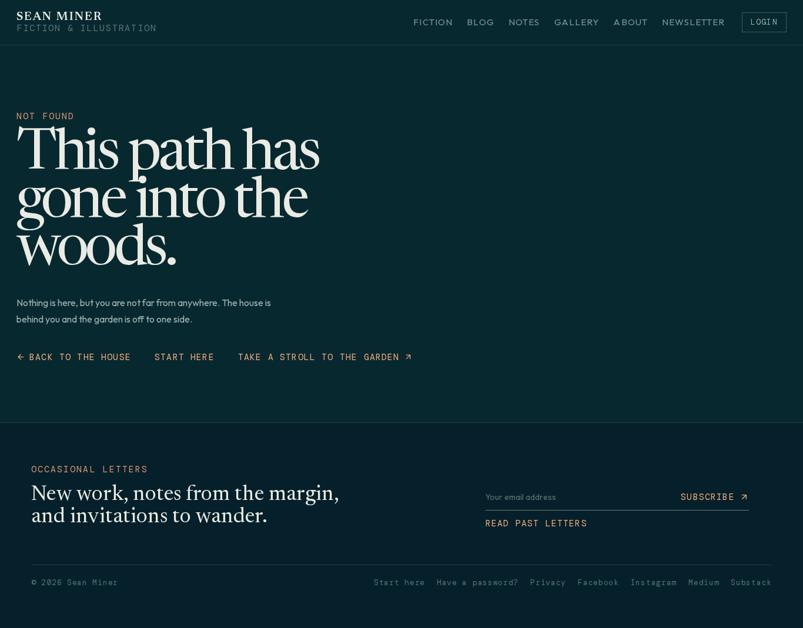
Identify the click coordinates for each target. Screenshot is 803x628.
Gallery (577, 22)
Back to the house (80, 357)
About (630, 22)
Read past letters (536, 523)
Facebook (598, 582)
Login (764, 22)
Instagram (654, 582)
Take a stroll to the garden (319, 357)
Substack (751, 582)
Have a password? (477, 582)
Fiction (433, 22)
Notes (524, 22)
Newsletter (693, 22)
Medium (703, 582)
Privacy (548, 582)
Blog (480, 22)
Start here (185, 357)
